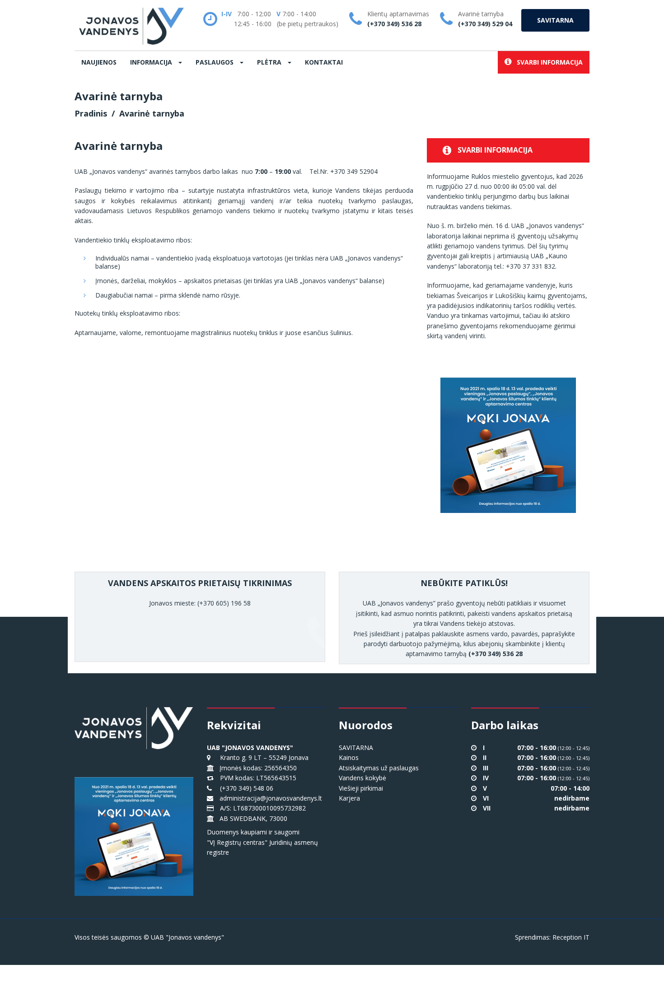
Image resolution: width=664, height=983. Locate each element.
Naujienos (99, 62)
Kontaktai (324, 62)
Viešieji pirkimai (361, 788)
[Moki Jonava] (508, 437)
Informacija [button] (152, 62)
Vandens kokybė (362, 777)
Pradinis (91, 113)
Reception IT (570, 937)
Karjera (349, 798)
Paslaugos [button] (215, 62)
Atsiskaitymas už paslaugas (379, 768)
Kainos (349, 757)
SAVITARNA (555, 20)
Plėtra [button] (270, 62)
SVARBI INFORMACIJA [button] (547, 62)
